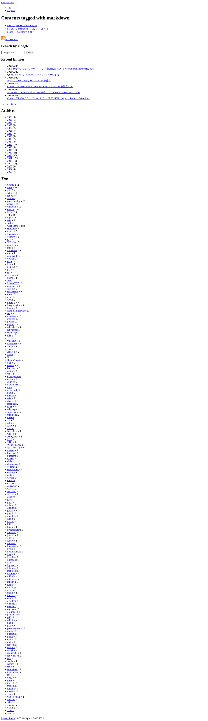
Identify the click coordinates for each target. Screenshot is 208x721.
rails (9, 220)
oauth (10, 598)
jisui (9, 264)
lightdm (11, 557)
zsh (9, 423)
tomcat (10, 683)
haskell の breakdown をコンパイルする (28, 28)
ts (8, 272)
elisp (9, 261)
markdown (12, 316)
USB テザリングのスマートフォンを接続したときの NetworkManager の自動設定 (50, 68)
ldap (9, 554)
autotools (11, 286)
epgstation (12, 486)
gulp (9, 518)
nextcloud (12, 390)
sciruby (10, 664)
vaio (9, 694)
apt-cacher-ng (13, 447)
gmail (10, 513)
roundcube (12, 653)
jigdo (9, 538)
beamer (10, 365)
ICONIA (11, 242)
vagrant (10, 275)
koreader (11, 543)
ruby (9, 195)
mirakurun (12, 579)
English (11, 10)
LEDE (10, 428)
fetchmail (11, 491)
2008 (9, 166)
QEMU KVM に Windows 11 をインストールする (33, 74)
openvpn (11, 609)
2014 (9, 150)
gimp (9, 502)
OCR (9, 434)
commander (13, 469)
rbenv (10, 401)
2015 (9, 147)
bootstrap (11, 368)
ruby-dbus (12, 327)
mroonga (11, 587)
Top (9, 7)
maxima (11, 319)
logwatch (11, 565)
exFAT (10, 488)
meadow (11, 573)
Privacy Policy (8, 718)
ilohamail (11, 532)
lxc (8, 313)
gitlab (10, 505)
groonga (11, 302)
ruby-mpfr (12, 409)
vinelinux (11, 341)
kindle (10, 308)
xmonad (11, 705)
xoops (10, 346)
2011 (9, 158)
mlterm (10, 581)
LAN (9, 425)
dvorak (10, 483)
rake (9, 398)
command (12, 256)
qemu (10, 639)
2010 (9, 161)
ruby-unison (13, 655)
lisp (9, 562)
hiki (9, 524)
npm (9, 393)
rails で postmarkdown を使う (22, 25)
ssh (8, 666)
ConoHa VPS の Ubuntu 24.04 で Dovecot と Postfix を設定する (40, 86)
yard (9, 707)
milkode (11, 576)
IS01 (9, 280)
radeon (10, 644)
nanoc (10, 231)
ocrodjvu (11, 601)
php (9, 623)
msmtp (10, 590)
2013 (9, 152)
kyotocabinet (13, 551)
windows (11, 206)
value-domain (13, 696)
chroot (10, 288)
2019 (9, 136)
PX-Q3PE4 (12, 436)
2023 (9, 125)
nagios (10, 267)
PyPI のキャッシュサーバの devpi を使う (29, 80)
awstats (10, 450)
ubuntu (10, 184)
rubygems (12, 330)
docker (10, 258)
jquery (10, 540)
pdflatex (11, 620)
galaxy (10, 497)
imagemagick (13, 305)
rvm (9, 247)
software (11, 228)
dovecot (11, 480)
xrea (9, 349)
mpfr (9, 387)
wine (9, 702)
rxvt (9, 658)
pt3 (8, 269)
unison (10, 417)
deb (9, 297)
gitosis (10, 510)
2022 (9, 128)
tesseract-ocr (13, 672)
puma (10, 631)
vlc (8, 420)
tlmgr (9, 677)
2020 (9, 133)
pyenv (10, 636)
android (11, 198)
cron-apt (11, 472)
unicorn (11, 691)
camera (10, 458)
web (9, 223)
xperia (10, 278)
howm (10, 527)
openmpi (11, 395)
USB (9, 439)
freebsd (10, 494)
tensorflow (12, 669)
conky (10, 371)
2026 (9, 117)
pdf (9, 617)
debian (10, 209)
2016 (9, 144)
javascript (11, 234)
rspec (9, 406)
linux (9, 187)
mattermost (12, 384)
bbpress (11, 453)
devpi (10, 477)
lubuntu (11, 568)
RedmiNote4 (13, 360)
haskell (10, 521)
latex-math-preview (16, 310)
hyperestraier (13, 529)
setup (9, 193)
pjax (9, 625)
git (8, 190)
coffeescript (12, 291)
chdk (9, 461)
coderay (11, 466)
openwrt (11, 236)
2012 (9, 155)
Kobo (10, 354)
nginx (10, 217)
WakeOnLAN (14, 445)
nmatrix (11, 595)
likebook (11, 560)
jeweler (10, 535)
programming (13, 201)
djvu (9, 299)
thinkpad (11, 414)
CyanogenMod (14, 226)
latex (9, 212)
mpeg (10, 584)
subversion (12, 412)
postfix (10, 321)
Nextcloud (12, 431)
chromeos (12, 464)
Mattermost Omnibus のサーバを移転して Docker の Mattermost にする (43, 92)
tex (8, 675)
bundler (11, 456)
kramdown (12, 546)
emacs (10, 204)
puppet (10, 633)
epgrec (10, 382)
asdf (9, 253)
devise (10, 379)
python (10, 324)
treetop (10, 685)
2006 (9, 172)
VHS (9, 442)
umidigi (11, 688)
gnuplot (11, 516)
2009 (9, 163)
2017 (9, 141)
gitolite (10, 508)
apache (10, 245)
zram (9, 713)
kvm (9, 549)
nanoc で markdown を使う (21, 32)
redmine (11, 647)
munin (10, 592)
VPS (9, 215)
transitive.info (7, 2)
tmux (9, 680)
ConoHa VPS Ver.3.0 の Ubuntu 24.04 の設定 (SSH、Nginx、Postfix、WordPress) (48, 98)
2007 (9, 169)
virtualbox (12, 250)
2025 (9, 119)
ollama (10, 603)
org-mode (12, 612)
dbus (9, 294)
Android (11, 351)
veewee (11, 338)
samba (10, 661)
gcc (9, 499)
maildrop (11, 570)
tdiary (10, 335)
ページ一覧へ (8, 104)
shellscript (12, 332)
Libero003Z (13, 283)
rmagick (11, 650)
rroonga (11, 403)
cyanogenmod (14, 376)
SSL (9, 362)
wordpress (12, 343)
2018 (9, 139)
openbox (11, 606)
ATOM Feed (11, 39)
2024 (9, 122)
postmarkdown (14, 628)
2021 (9, 130)
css (8, 373)
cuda (9, 475)
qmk (9, 642)
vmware (11, 699)
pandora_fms (13, 614)
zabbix (10, 710)
